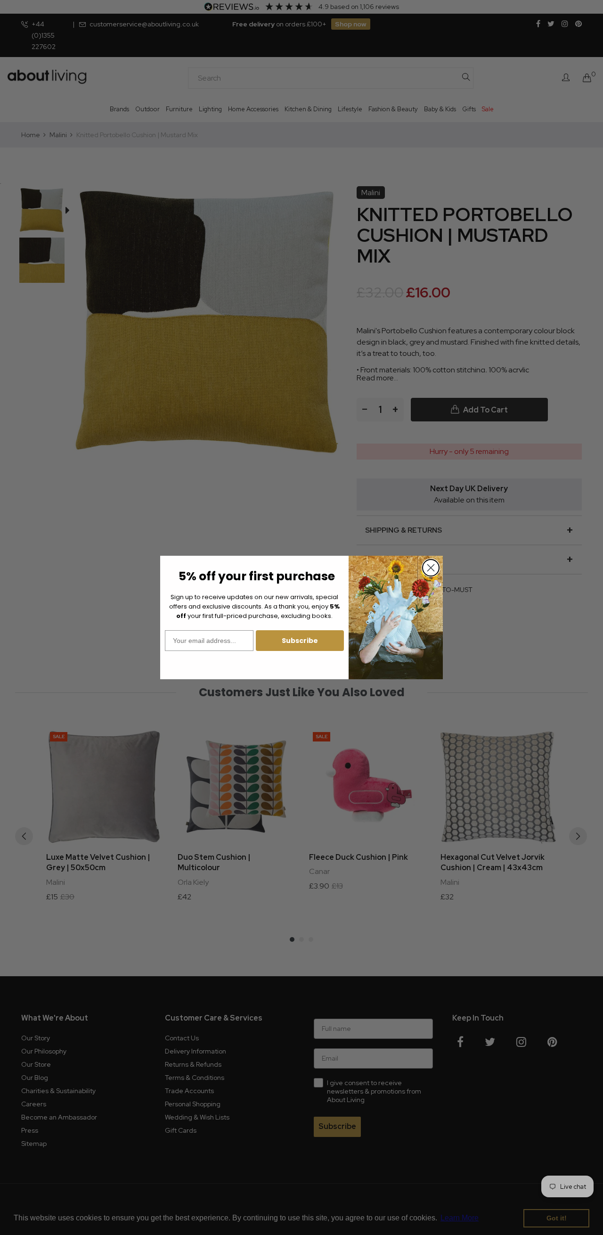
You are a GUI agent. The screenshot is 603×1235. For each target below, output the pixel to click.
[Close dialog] (431, 568)
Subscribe (300, 640)
